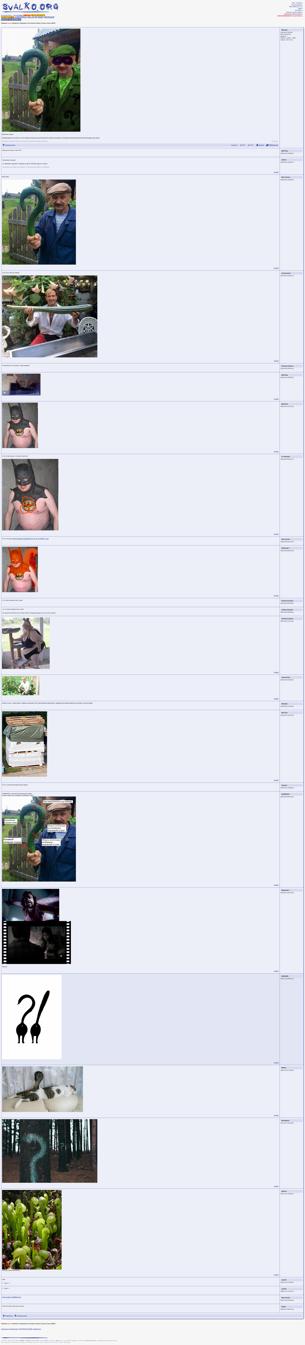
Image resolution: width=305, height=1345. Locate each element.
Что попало (31, 23)
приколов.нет (5, 1329)
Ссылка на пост (10, 145)
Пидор (283, 1306)
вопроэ (283, 159)
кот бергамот (285, 456)
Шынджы (284, 703)
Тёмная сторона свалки (294, 12)
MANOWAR (284, 976)
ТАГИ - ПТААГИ (297, 3)
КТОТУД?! (298, 10)
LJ (301, 6)
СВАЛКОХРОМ (297, 14)
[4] (8, 15)
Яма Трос (284, 712)
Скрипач (284, 785)
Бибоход (284, 30)
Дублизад (284, 150)
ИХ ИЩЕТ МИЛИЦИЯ (44, 17)
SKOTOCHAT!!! (38, 15)
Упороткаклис (286, 273)
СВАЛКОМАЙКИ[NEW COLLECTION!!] (289, 16)
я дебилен (44, 141)
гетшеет (275, 141)
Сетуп (49, 23)
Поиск (38, 23)
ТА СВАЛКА (27, 15)
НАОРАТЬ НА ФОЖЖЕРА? (11, 19)
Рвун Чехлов (289, 39)
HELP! (54, 23)
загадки (17, 141)
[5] (10, 15)
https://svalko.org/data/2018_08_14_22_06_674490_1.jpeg (31, 538)
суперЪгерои (32, 141)
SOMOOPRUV (21, 17)
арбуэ (39, 141)
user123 (283, 1280)
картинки (5, 141)
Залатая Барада (296, 5)
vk (272, 141)
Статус (43, 23)
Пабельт (284, 1191)
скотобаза (24, 141)
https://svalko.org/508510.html (11, 1297)
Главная (3, 23)
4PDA (300, 8)
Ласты (9, 23)
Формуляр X (285, 548)
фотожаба (11, 141)
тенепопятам (285, 677)
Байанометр (14, 1329)
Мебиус (283, 1067)
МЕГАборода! (273, 145)
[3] (6, 15)
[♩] (12, 15)
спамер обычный (287, 609)
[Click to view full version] (21, 384)
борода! (261, 145)
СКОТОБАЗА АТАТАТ (25, 1329)
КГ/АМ (251, 145)
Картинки (23, 23)
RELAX (31, 17)
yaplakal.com (37, 1329)
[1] (2, 15)
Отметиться (9, 1315)
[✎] (15, 15)
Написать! (16, 23)
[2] (4, 15)
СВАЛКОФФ (288, 14)
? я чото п (234, 145)
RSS (290, 6)
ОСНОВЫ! (19, 15)
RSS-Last (296, 6)
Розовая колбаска (287, 366)
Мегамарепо (285, 1120)
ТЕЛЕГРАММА (7, 17)
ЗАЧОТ (243, 145)
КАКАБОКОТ (285, 794)
